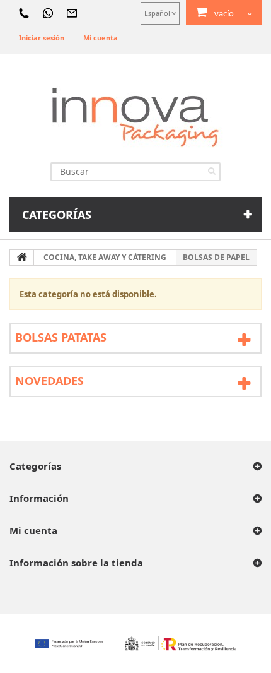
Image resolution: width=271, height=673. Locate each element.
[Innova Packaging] (135, 116)
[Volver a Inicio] (22, 257)
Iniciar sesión (41, 37)
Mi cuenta (100, 37)
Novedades (49, 380)
